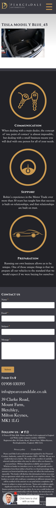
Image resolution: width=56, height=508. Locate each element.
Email (4, 313)
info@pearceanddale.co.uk (24, 391)
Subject (5, 326)
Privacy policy (19, 449)
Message (5, 339)
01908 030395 (13, 383)
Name (4, 299)
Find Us (7, 378)
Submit (7, 369)
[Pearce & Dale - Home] (23, 6)
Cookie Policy (36, 449)
